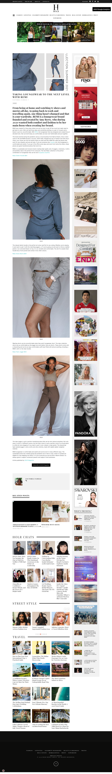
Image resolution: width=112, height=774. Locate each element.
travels (52, 142)
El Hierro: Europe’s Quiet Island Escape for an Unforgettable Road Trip (40, 682)
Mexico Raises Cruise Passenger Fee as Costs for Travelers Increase (59, 660)
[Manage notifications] (3, 770)
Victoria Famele (20, 100)
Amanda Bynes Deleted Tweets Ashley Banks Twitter (90, 517)
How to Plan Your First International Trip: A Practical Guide (20, 660)
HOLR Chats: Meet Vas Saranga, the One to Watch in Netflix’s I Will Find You (19, 560)
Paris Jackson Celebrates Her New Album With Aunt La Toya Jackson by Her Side (90, 634)
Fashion (20, 15)
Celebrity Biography (40, 15)
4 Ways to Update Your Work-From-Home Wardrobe (25, 525)
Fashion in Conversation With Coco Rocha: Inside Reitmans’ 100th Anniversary (48, 560)
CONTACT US (46, 1)
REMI (36, 132)
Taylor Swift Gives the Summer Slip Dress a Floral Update (89, 671)
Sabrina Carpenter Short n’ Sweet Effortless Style (21, 628)
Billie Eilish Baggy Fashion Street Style (41, 628)
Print (96, 15)
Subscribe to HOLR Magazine (41, 465)
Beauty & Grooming (57, 15)
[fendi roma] (85, 69)
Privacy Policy (56, 757)
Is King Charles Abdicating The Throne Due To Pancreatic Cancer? (90, 528)
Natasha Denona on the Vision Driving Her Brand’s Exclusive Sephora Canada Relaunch (63, 560)
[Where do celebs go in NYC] (85, 614)
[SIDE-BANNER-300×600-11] (85, 462)
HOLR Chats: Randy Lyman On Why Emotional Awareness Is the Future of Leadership (33, 560)
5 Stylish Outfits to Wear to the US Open (90, 662)
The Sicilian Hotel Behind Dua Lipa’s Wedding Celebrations (21, 706)
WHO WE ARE (28, 1)
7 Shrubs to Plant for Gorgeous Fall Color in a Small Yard (90, 653)
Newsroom (57, 18)
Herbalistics (87, 15)
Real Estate (76, 15)
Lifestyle (27, 15)
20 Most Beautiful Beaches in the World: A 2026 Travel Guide (60, 706)
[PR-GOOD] (85, 150)
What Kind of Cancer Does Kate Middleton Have (90, 548)
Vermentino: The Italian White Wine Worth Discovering (40, 660)
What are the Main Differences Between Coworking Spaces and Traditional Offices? (55, 526)
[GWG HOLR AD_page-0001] (85, 215)
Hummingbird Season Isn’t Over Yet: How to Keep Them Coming (90, 643)
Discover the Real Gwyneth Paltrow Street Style (60, 629)
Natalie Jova (45, 530)
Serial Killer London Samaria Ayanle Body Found (90, 538)
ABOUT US (37, 1)
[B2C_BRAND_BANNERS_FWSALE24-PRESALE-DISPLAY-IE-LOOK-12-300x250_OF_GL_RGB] (85, 497)
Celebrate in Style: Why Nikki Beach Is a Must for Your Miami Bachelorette (60, 728)
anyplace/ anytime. (44, 152)
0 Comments (87, 521)
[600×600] (85, 252)
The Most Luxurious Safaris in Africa (58, 681)
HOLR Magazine (29, 460)
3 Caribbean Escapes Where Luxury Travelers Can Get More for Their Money (21, 683)
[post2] (85, 568)
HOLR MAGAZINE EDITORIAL (20, 528)
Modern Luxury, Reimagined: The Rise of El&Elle (33, 586)
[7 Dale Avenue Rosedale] (85, 275)
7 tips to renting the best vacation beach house (40, 727)
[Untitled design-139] (85, 414)
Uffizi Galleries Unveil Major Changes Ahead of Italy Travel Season (21, 728)
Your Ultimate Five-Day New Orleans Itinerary (40, 705)
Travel (68, 15)
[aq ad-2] (85, 593)
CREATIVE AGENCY (17, 1)
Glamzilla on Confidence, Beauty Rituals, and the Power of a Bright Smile (19, 587)
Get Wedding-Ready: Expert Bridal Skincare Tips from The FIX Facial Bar (48, 587)
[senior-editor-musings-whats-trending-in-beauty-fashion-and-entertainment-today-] (85, 326)
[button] (68, 609)
